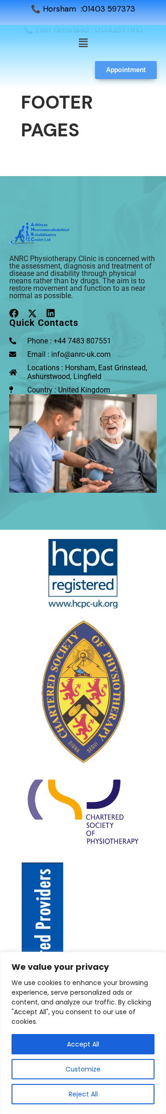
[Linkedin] (50, 313)
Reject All (83, 1094)
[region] (83, 1033)
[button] (83, 43)
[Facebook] (13, 313)
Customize (83, 1069)
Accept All (83, 1044)
